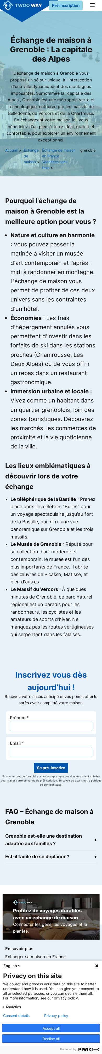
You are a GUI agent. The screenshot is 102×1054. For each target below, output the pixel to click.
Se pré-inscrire (51, 767)
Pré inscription (66, 5)
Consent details (16, 1016)
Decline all (51, 1039)
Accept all (51, 1028)
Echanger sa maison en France (35, 956)
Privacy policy (56, 1016)
